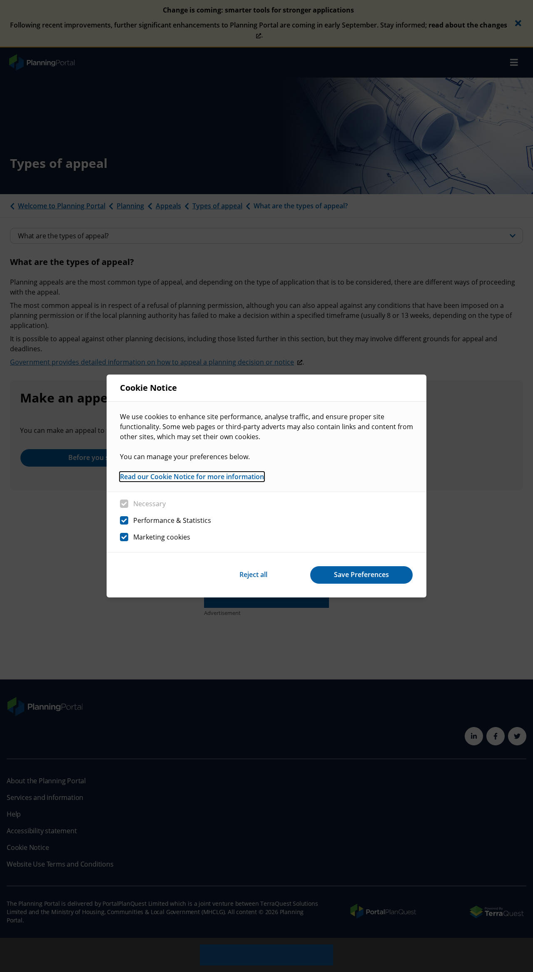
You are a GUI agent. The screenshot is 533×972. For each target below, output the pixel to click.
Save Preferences (361, 574)
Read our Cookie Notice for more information (192, 476)
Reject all (253, 574)
